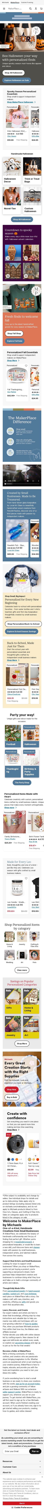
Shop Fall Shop (14, 333)
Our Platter (11, 392)
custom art (15, 1294)
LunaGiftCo (11, 907)
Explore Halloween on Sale (17, 80)
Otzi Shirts (36, 907)
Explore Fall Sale (14, 341)
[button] (22, 1507)
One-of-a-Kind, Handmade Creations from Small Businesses (21, 1229)
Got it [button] (22, 1503)
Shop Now (11, 1089)
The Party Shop (22, 782)
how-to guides (31, 1324)
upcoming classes (22, 1343)
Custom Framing (27, 2)
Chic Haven (11, 136)
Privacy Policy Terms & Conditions (16, 1498)
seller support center (12, 1392)
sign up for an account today (28, 1384)
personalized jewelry (16, 1291)
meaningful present (23, 1242)
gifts (24, 1302)
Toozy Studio (10, 839)
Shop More (22, 1043)
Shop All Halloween (13, 73)
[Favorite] (26, 107)
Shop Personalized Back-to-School (23, 624)
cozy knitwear (30, 1294)
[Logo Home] (15, 8)
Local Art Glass (13, 550)
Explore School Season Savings (21, 631)
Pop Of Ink (33, 842)
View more (22, 970)
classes (36, 1247)
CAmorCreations (13, 694)
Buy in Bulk (12, 1097)
